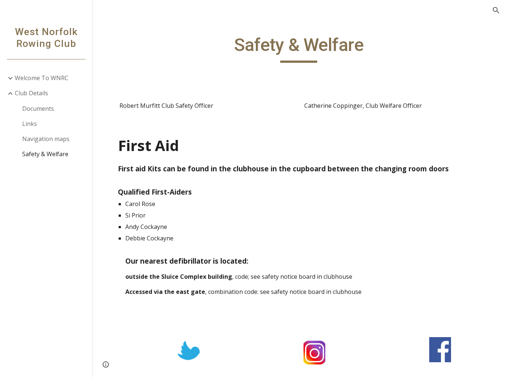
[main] (299, 48)
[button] (496, 10)
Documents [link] (38, 108)
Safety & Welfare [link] (45, 154)
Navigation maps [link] (46, 139)
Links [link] (29, 124)
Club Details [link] (31, 93)
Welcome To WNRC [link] (41, 78)
